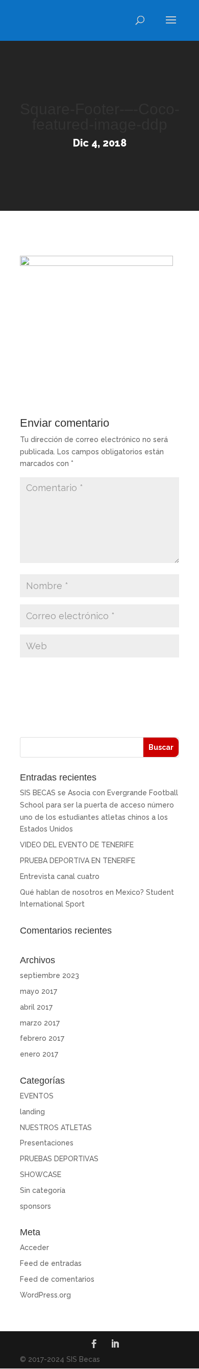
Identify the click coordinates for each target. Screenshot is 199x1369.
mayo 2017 (38, 991)
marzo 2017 (40, 1023)
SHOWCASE (40, 1174)
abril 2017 (36, 1007)
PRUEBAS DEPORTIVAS (59, 1159)
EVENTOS (37, 1096)
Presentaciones (46, 1143)
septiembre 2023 (49, 975)
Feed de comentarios (57, 1279)
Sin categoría (42, 1190)
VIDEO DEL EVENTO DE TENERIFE (77, 845)
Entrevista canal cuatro (60, 876)
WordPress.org (45, 1295)
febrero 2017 (42, 1038)
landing (32, 1112)
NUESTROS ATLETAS (56, 1127)
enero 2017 (39, 1054)
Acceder (34, 1247)
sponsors (35, 1206)
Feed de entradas (51, 1263)
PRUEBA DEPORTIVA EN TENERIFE (77, 861)
